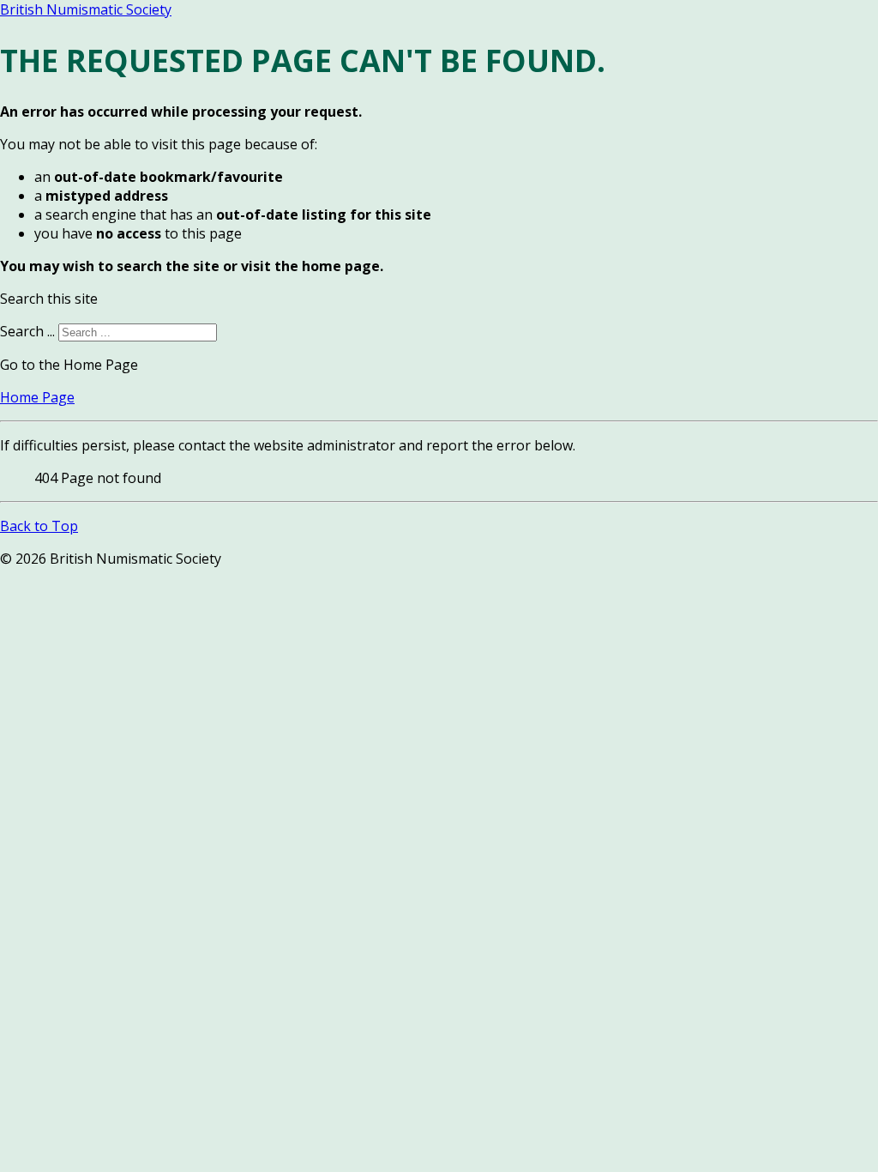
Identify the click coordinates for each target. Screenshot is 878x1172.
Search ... (27, 331)
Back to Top (39, 526)
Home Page (37, 397)
